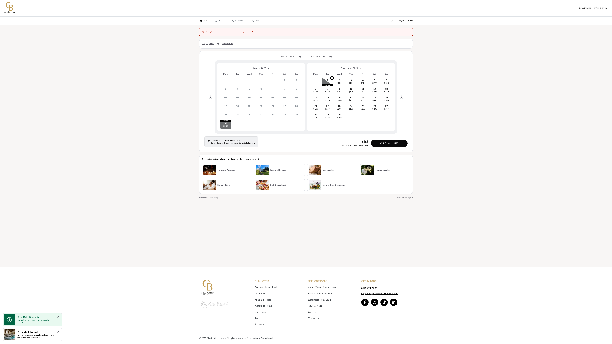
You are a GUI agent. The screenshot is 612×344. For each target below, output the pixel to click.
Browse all (260, 324)
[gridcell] (284, 81)
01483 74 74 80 (369, 288)
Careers (312, 311)
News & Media (315, 305)
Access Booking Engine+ (405, 198)
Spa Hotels (260, 293)
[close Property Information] (58, 332)
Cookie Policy (213, 198)
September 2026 (334, 69)
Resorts (258, 318)
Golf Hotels (260, 311)
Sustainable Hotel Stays (319, 299)
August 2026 (243, 69)
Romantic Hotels (263, 299)
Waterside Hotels (263, 305)
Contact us (313, 318)
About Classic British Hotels (322, 287)
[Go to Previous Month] (210, 97)
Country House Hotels (266, 287)
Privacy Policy (203, 198)
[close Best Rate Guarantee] (58, 317)
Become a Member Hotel (320, 293)
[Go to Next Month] (401, 97)
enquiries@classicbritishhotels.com (379, 293)
